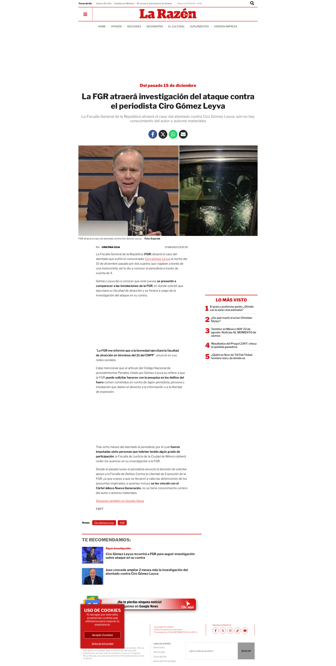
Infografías (154, 26)
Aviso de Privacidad (164, 661)
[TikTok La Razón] (237, 630)
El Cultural (176, 26)
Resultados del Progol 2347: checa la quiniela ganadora (234, 345)
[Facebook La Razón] (152, 134)
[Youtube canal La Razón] (245, 630)
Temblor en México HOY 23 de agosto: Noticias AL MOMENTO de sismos (233, 332)
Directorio (158, 647)
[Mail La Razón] (183, 134)
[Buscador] (252, 3)
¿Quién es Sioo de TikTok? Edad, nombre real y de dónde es (232, 356)
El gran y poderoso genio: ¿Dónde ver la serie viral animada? (232, 308)
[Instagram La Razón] (230, 630)
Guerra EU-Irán (103, 3)
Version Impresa (225, 26)
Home (102, 26)
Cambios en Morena (124, 3)
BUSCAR (246, 651)
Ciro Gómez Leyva (157, 259)
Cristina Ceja (111, 247)
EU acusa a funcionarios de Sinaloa (154, 3)
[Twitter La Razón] (163, 134)
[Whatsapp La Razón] (173, 134)
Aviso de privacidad (102, 643)
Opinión (116, 26)
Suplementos (199, 26)
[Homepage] (168, 13)
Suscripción (160, 656)
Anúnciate (159, 651)
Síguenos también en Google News (120, 501)
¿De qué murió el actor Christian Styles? (231, 319)
